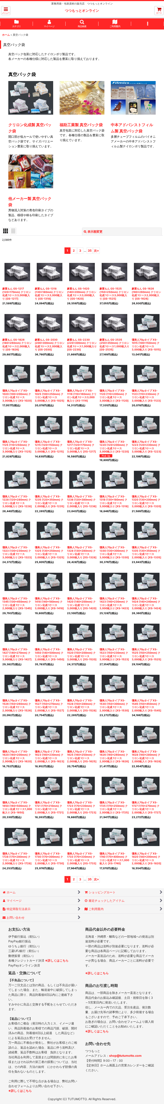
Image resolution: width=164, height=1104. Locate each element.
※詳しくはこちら (57, 960)
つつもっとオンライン (82, 10)
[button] (5, 10)
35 (90, 250)
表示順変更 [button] (95, 231)
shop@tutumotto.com (125, 1055)
